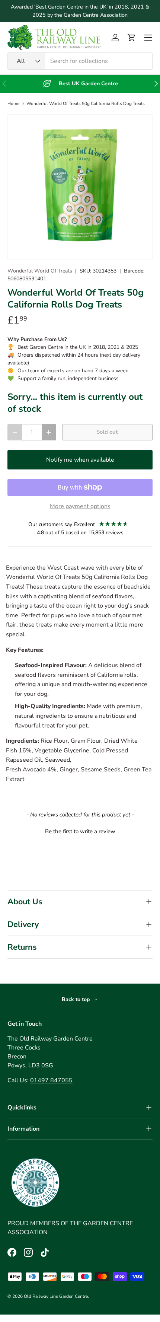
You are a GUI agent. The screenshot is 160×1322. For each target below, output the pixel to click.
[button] (132, 37)
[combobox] (80, 61)
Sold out (107, 432)
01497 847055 (51, 1080)
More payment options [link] (80, 506)
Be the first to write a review (80, 831)
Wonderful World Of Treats (39, 270)
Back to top (76, 999)
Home (13, 103)
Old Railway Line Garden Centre (56, 1296)
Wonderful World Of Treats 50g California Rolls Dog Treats (85, 103)
